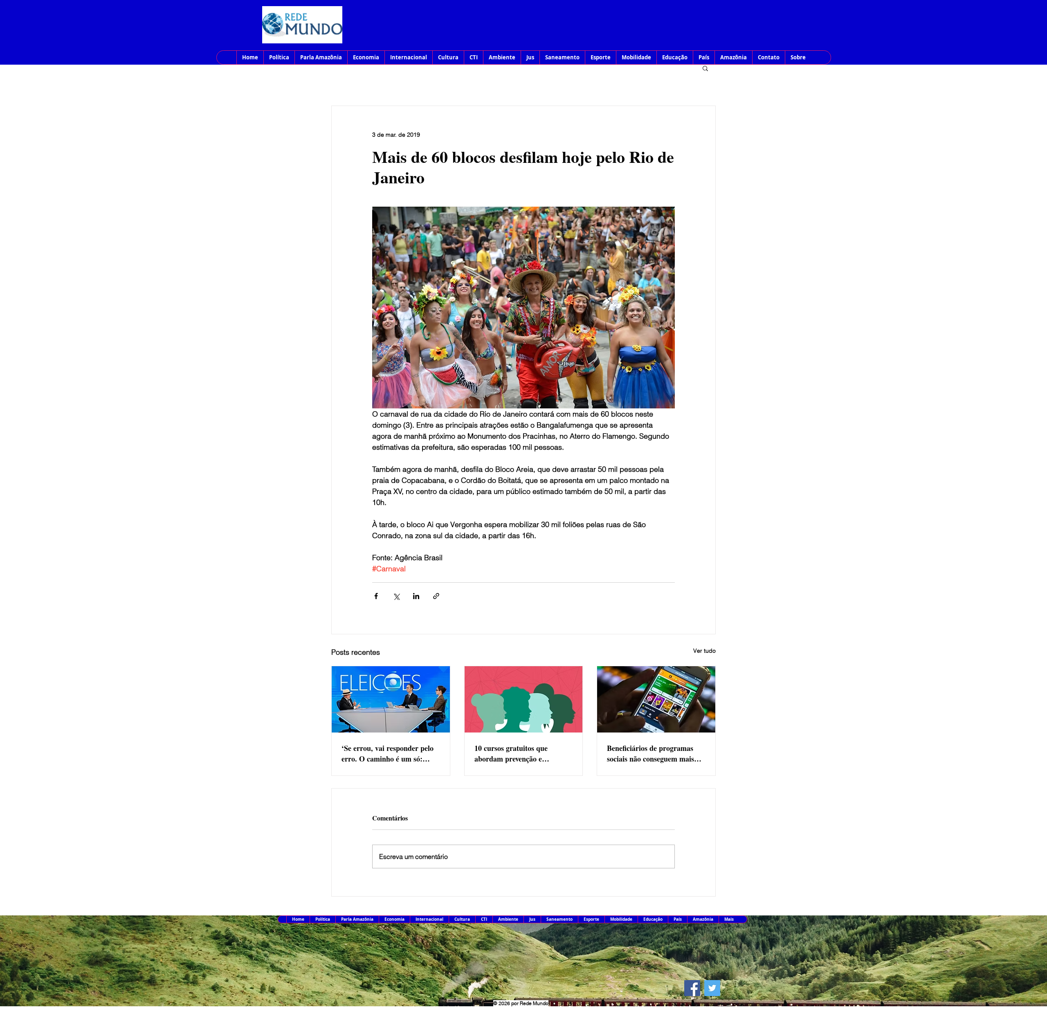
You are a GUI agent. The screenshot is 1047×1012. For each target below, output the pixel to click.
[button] (705, 68)
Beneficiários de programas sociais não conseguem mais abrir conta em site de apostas (654, 753)
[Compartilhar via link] (436, 596)
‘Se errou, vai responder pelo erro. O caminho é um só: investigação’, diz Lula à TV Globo (388, 753)
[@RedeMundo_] (712, 988)
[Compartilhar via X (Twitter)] (396, 596)
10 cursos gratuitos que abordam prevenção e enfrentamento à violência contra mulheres (515, 753)
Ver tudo (704, 650)
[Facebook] (692, 988)
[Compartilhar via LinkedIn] (416, 596)
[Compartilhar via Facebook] (376, 596)
